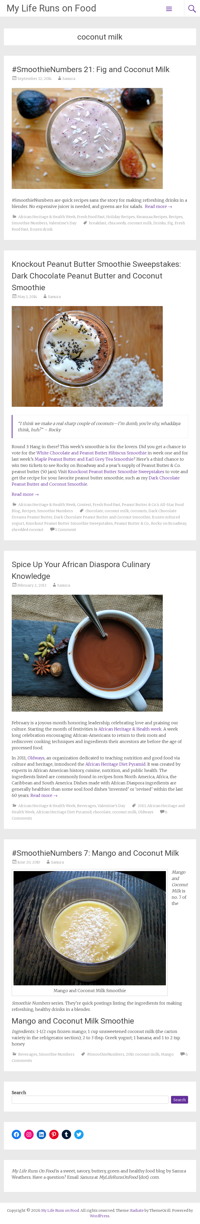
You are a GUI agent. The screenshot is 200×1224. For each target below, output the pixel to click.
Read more (158, 206)
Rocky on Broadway (168, 523)
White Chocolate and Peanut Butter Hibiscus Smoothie (91, 452)
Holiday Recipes (120, 216)
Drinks (159, 223)
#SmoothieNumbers (105, 1054)
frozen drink (41, 229)
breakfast (97, 223)
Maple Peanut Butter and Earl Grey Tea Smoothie (84, 459)
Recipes (176, 216)
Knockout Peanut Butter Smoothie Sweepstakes (116, 471)
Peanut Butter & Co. (131, 523)
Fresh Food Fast (91, 216)
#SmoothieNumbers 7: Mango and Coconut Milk (95, 853)
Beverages (86, 805)
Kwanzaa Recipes (151, 216)
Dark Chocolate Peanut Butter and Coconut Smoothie (102, 517)
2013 (142, 805)
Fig (170, 223)
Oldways (36, 757)
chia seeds (117, 223)
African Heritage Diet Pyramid (115, 764)
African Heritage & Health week (129, 729)
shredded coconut (27, 529)
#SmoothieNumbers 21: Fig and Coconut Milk (91, 69)
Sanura (69, 78)
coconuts (138, 511)
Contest (84, 504)
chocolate (94, 511)
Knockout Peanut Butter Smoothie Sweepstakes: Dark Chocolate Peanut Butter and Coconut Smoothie (96, 275)
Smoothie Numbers (29, 223)
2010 (130, 1054)
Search (19, 1092)
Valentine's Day (63, 223)
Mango (167, 1054)
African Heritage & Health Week (47, 216)
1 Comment (65, 529)
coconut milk (140, 223)
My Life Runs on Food (51, 8)
